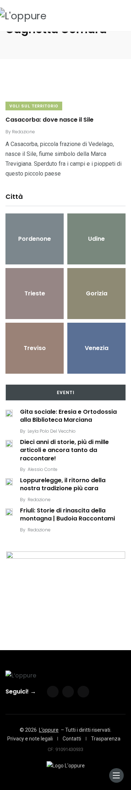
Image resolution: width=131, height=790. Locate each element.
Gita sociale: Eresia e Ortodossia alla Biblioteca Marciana (68, 416)
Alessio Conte (42, 469)
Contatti (72, 739)
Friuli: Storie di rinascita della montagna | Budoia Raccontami (67, 514)
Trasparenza (105, 739)
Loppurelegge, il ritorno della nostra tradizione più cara (63, 484)
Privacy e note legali (30, 739)
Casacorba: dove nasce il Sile (49, 119)
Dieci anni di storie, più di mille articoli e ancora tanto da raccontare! (64, 450)
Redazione (39, 499)
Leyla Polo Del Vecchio (52, 431)
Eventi (66, 392)
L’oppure (49, 730)
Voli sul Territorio (33, 106)
